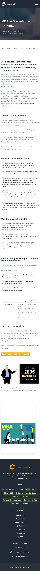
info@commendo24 (21, 556)
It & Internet (23, 489)
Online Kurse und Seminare (26, 493)
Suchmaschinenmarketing (12, 500)
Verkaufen (15, 503)
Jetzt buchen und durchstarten (15, 354)
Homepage (5, 31)
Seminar (26, 496)
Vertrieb (25, 503)
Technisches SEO (30, 500)
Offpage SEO (8, 493)
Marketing (32, 489)
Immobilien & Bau (9, 489)
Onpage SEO (15, 496)
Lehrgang (17, 31)
